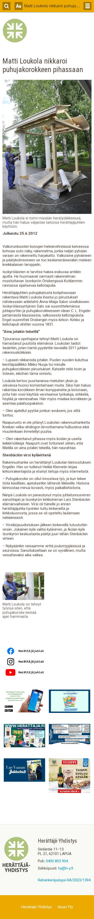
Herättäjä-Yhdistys (36, 907)
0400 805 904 (57, 861)
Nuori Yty (65, 907)
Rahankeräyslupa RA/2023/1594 (64, 880)
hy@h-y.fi (65, 868)
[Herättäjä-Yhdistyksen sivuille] (16, 871)
